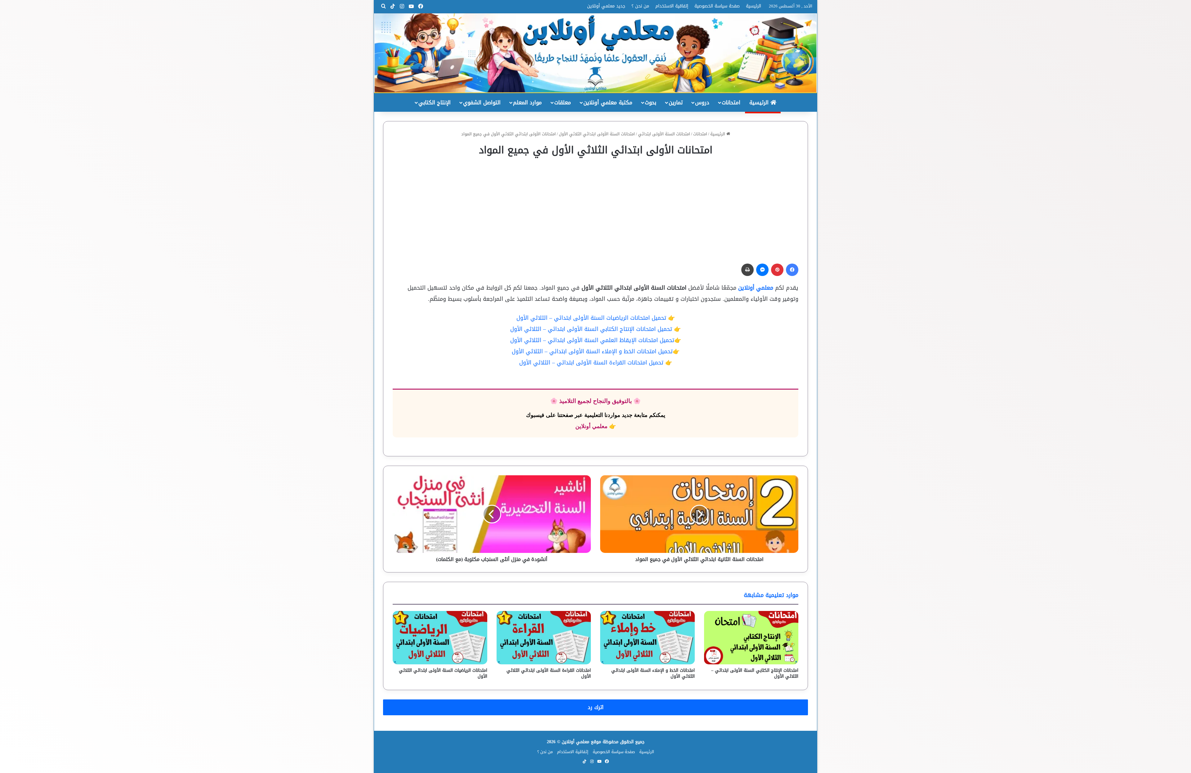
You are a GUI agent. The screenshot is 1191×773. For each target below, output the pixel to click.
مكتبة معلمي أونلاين (607, 102)
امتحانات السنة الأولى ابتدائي (664, 134)
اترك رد (596, 707)
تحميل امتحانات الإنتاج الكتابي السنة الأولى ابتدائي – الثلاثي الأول (591, 329)
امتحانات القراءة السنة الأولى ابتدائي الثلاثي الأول (548, 673)
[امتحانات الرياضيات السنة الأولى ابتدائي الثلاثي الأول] (440, 637)
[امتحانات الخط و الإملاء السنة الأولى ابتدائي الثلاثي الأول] (647, 637)
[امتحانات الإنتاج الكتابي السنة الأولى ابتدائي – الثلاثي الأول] (751, 637)
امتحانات (731, 102)
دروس (702, 102)
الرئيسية (753, 6)
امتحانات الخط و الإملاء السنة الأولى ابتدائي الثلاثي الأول (653, 673)
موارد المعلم (527, 102)
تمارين (676, 102)
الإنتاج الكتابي (434, 102)
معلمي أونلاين (755, 288)
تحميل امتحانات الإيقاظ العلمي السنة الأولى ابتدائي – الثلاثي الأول (592, 340)
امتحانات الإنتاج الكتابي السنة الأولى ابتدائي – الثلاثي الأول (754, 673)
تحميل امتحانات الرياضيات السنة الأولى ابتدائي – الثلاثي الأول (592, 318)
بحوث (650, 102)
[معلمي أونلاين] (595, 53)
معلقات (562, 102)
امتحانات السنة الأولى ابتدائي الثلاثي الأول (597, 134)
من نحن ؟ (640, 6)
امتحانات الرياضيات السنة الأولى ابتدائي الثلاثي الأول (443, 673)
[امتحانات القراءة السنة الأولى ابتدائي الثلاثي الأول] (544, 637)
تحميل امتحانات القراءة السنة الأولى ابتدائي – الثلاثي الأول (591, 362)
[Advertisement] (595, 207)
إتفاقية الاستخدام (671, 6)
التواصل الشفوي (482, 102)
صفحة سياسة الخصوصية (717, 6)
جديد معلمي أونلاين (606, 6)
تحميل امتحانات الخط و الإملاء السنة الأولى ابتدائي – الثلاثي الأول (592, 351)
